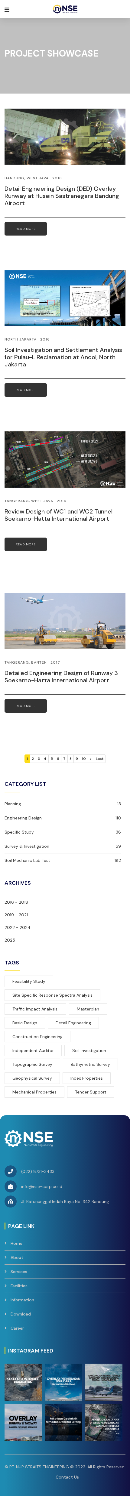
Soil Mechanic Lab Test (63, 860)
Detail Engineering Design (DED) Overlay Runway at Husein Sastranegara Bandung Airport (62, 196)
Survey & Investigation (63, 846)
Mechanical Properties (34, 1092)
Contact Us (67, 1477)
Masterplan (88, 1009)
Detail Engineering (73, 1023)
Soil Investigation (89, 1050)
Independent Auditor (33, 1050)
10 (84, 758)
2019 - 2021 (16, 915)
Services (19, 1271)
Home (16, 1243)
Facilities (19, 1285)
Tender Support (90, 1092)
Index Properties (86, 1078)
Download (21, 1314)
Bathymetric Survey (90, 1064)
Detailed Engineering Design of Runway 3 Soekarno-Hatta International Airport (61, 676)
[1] (23, 1382)
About (17, 1257)
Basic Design (24, 1023)
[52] (23, 1422)
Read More (26, 229)
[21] (63, 1382)
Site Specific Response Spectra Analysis (52, 995)
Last (100, 758)
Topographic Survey (32, 1064)
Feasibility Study (28, 981)
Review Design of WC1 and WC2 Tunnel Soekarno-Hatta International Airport (58, 515)
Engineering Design (63, 818)
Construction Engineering (37, 1036)
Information (22, 1300)
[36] (103, 1382)
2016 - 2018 (16, 902)
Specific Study (63, 832)
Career (17, 1328)
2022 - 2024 (18, 927)
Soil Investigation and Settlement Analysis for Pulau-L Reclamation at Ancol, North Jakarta (63, 357)
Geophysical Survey (32, 1078)
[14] (63, 1422)
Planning (63, 804)
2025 (10, 940)
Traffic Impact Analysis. (35, 1009)
